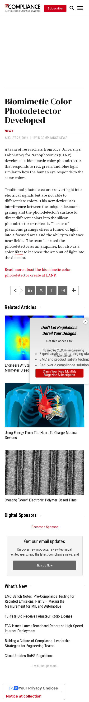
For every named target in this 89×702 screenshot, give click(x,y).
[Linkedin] (30, 290)
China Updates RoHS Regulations (29, 656)
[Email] (62, 290)
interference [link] (15, 206)
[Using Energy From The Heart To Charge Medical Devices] (44, 405)
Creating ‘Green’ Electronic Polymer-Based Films (41, 500)
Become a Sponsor (45, 527)
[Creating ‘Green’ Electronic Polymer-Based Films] (44, 472)
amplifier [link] (48, 246)
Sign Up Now (45, 565)
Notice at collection (24, 696)
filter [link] (19, 252)
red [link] (37, 166)
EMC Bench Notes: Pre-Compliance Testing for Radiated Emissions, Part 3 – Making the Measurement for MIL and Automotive (40, 601)
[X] (41, 290)
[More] (74, 290)
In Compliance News (52, 138)
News (9, 131)
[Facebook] (51, 290)
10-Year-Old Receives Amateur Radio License (38, 616)
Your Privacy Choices (38, 688)
